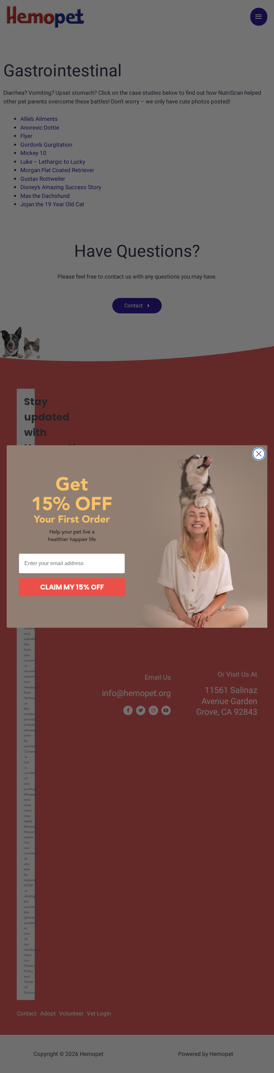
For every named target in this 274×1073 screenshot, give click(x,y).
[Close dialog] (259, 454)
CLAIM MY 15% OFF (72, 587)
